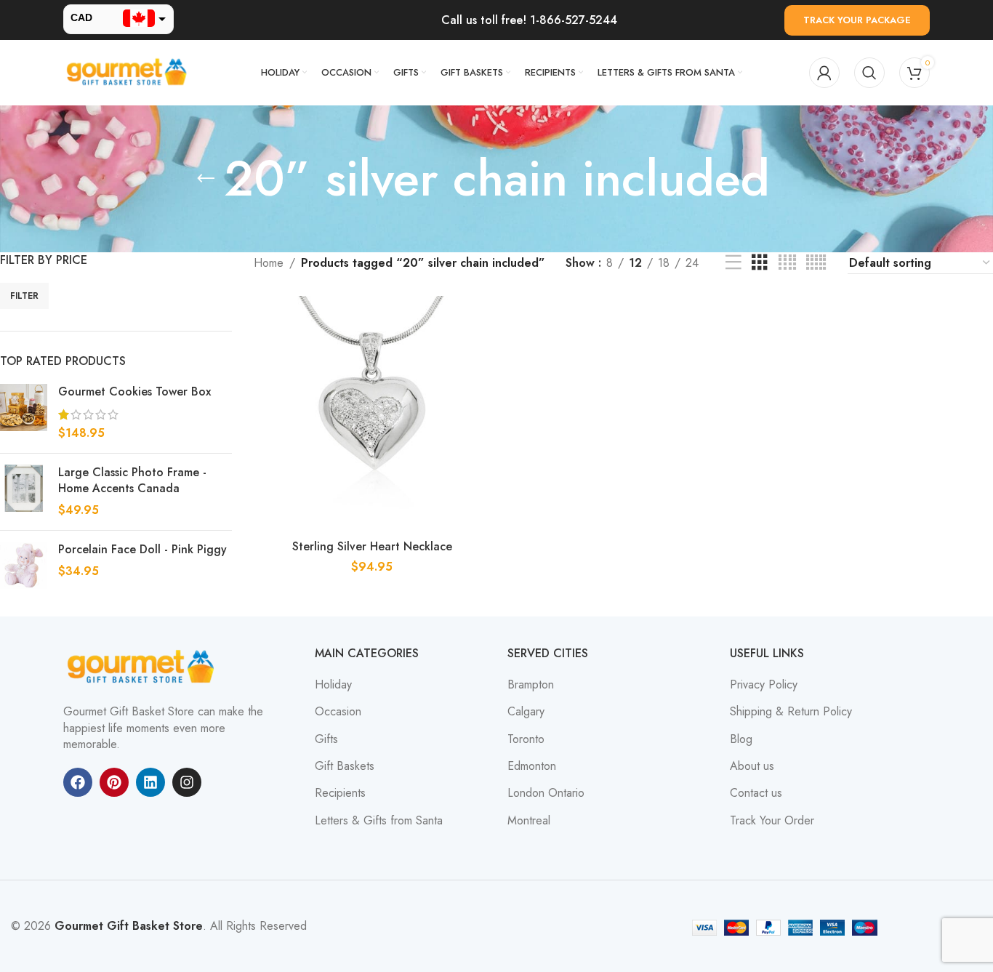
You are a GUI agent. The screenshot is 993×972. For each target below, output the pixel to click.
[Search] (869, 72)
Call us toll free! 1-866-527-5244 (529, 20)
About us (752, 766)
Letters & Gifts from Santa (379, 821)
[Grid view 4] (787, 262)
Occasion (338, 712)
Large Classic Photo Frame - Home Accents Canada (132, 481)
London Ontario (545, 793)
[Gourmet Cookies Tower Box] (23, 412)
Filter (24, 295)
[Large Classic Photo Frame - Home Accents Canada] (23, 492)
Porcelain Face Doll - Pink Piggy (142, 550)
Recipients (340, 793)
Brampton (530, 685)
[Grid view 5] (816, 262)
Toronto (525, 739)
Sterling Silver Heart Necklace (372, 546)
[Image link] (143, 666)
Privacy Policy (763, 685)
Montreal (528, 821)
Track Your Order (772, 821)
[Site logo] (128, 71)
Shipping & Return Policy (791, 712)
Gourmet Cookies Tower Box (134, 392)
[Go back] (206, 178)
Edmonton (531, 766)
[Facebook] (77, 782)
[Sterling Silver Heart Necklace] (372, 414)
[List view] (733, 262)
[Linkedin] (150, 782)
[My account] (824, 72)
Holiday (333, 685)
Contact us (756, 793)
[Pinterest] (114, 782)
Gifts (326, 739)
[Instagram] (186, 782)
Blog (741, 739)
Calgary (525, 712)
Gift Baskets (344, 766)
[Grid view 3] (760, 262)
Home (269, 262)
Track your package (857, 20)
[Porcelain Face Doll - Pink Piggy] (23, 565)
